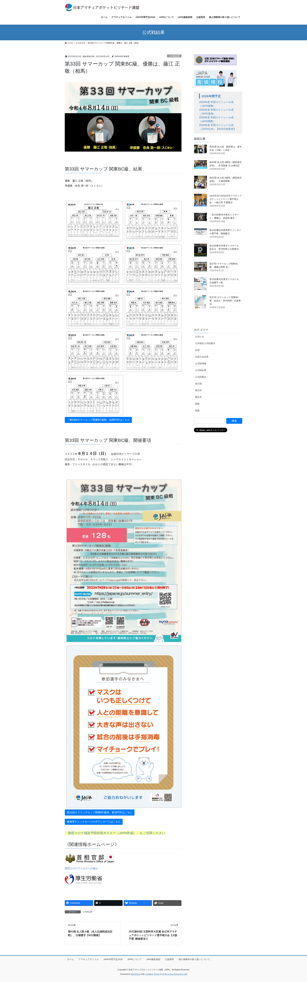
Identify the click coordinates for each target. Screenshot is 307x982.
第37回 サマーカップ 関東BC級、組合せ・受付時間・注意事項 (225, 300)
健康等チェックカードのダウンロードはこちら (94, 821)
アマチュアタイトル (89, 959)
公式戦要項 (200, 377)
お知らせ (199, 336)
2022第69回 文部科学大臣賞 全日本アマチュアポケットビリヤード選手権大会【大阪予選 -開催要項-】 (153, 935)
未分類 (198, 383)
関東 (197, 403)
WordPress (136, 974)
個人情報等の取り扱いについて (194, 959)
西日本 (198, 397)
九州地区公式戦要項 (205, 343)
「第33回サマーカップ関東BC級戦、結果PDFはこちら (98, 419)
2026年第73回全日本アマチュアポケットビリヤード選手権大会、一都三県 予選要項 (225, 199)
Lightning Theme (152, 974)
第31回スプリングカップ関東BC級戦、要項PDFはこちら (99, 812)
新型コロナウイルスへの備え (81, 868)
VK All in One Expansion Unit (174, 974)
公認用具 (169, 959)
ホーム (70, 959)
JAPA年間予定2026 (113, 959)
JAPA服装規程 (153, 959)
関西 (197, 410)
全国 (197, 350)
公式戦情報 (200, 363)
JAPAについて (134, 959)
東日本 (198, 390)
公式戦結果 (174, 56)
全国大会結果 (202, 356)
